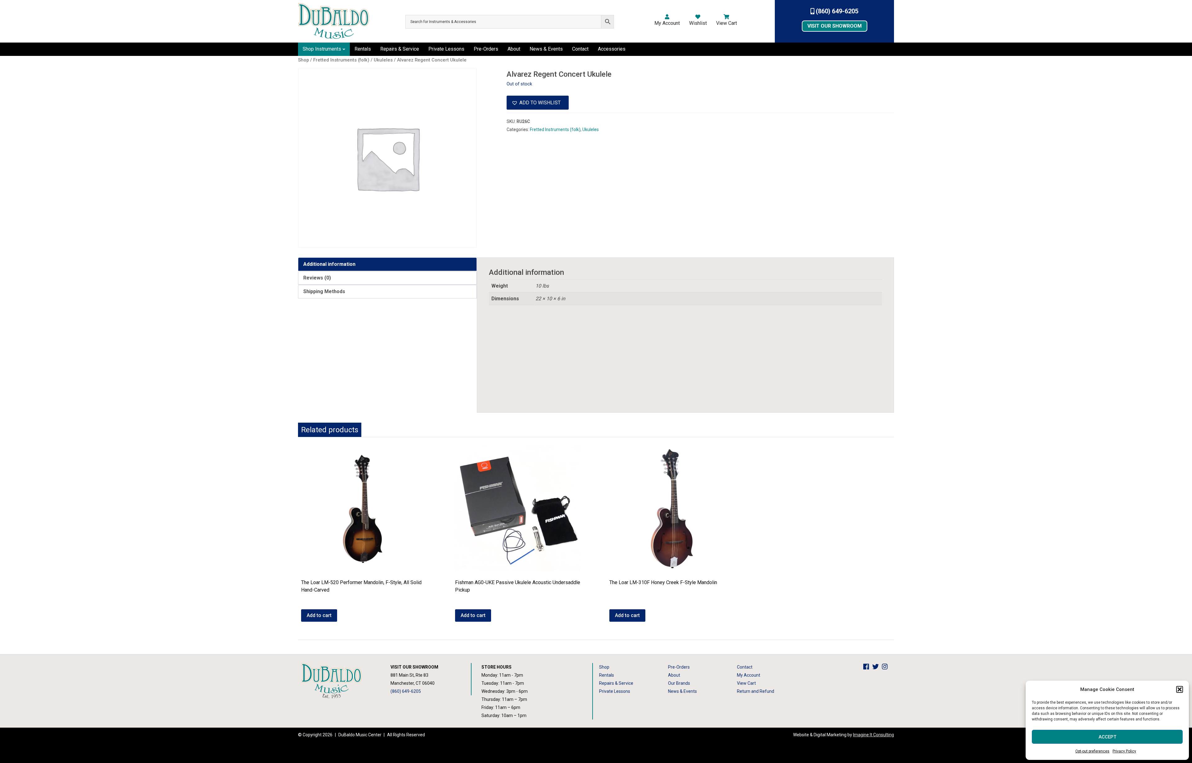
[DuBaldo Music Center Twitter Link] (877, 667)
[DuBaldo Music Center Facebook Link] (867, 667)
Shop (604, 667)
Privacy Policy (1124, 751)
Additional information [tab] (329, 264)
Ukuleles (590, 129)
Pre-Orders (486, 49)
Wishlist (698, 23)
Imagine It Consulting (873, 734)
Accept (1107, 737)
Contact (580, 49)
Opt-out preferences (1092, 751)
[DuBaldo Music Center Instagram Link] (886, 667)
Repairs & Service (399, 49)
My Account (667, 23)
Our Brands (679, 683)
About (514, 49)
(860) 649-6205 (836, 11)
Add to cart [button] (319, 615)
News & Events (546, 49)
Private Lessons (446, 49)
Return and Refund (755, 691)
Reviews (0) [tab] (317, 278)
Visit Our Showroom (834, 26)
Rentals (362, 49)
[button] (1179, 689)
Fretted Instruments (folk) (555, 129)
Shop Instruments (322, 49)
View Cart (726, 23)
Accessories (611, 49)
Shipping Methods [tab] (324, 291)
